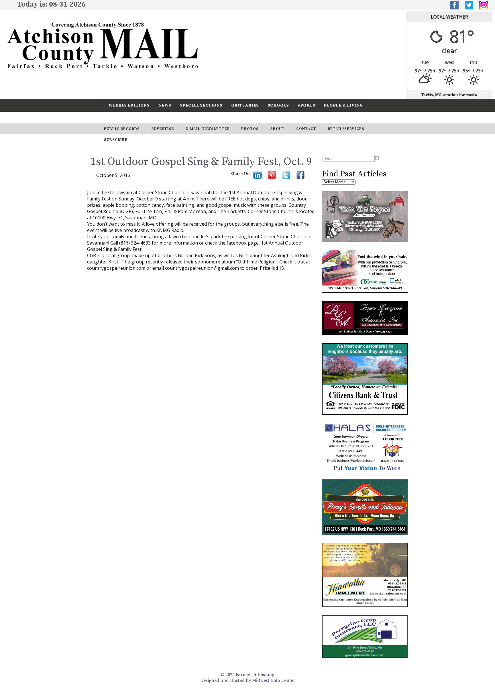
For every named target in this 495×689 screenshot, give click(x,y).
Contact (306, 129)
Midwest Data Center (273, 680)
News (164, 105)
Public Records (122, 129)
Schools (278, 105)
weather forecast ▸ (449, 94)
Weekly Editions (129, 105)
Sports (306, 105)
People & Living (343, 105)
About (277, 129)
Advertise (162, 129)
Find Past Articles (354, 174)
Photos (250, 129)
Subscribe (154, 117)
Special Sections (201, 105)
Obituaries (245, 105)
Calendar (121, 117)
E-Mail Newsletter (208, 129)
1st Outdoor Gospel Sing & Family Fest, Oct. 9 (201, 162)
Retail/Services (346, 129)
